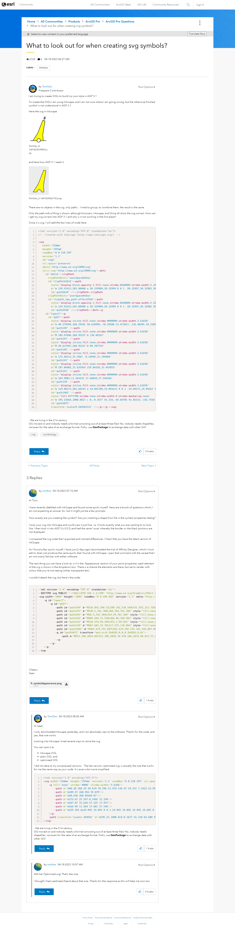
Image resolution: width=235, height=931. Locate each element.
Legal (126, 924)
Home (31, 21)
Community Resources (166, 4)
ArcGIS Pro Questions (120, 21)
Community (26, 4)
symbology (49, 434)
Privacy (91, 924)
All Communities (100, 4)
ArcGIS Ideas (123, 4)
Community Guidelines (103, 918)
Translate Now (197, 33)
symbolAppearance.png (48, 683)
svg (33, 434)
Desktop (43, 67)
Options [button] (200, 23)
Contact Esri (142, 924)
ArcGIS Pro (93, 21)
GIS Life (141, 4)
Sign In (200, 4)
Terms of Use (87, 918)
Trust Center (108, 924)
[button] (146, 87)
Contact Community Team (142, 918)
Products (74, 21)
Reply (37, 451)
